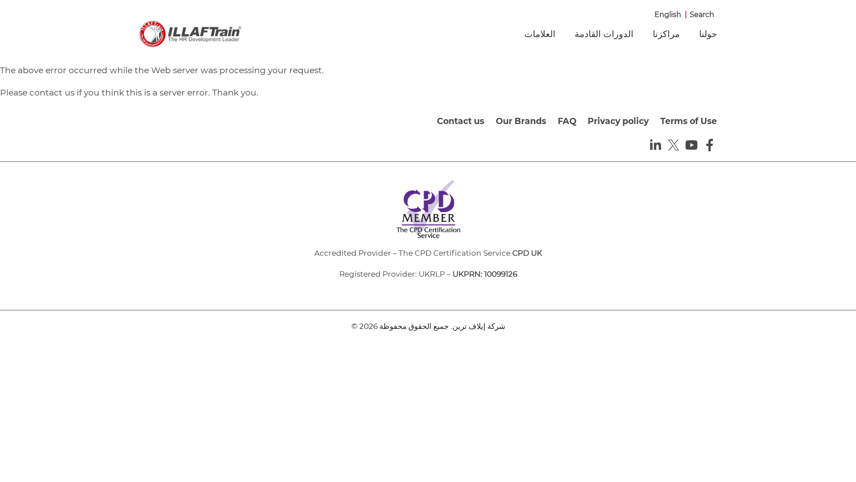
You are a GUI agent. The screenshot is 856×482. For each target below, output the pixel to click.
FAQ (567, 121)
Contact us (460, 121)
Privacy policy (618, 121)
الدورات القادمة (604, 34)
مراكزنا (666, 34)
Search (702, 14)
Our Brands (521, 121)
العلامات (540, 34)
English (667, 14)
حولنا (708, 34)
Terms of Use (688, 121)
